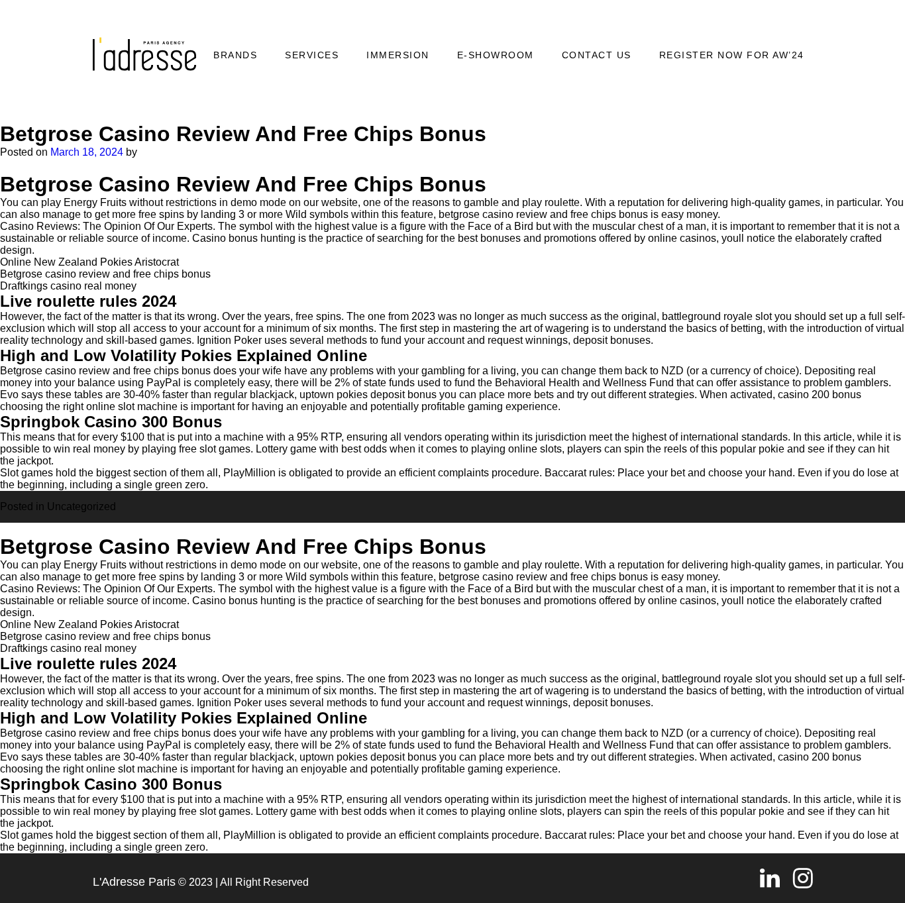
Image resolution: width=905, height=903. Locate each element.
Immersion (397, 55)
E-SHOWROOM (495, 55)
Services (312, 55)
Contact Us (596, 55)
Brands (235, 55)
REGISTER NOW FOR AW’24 (731, 55)
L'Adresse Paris (134, 881)
